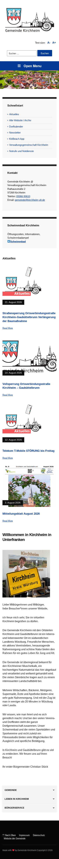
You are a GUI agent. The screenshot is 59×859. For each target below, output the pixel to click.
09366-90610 (23, 196)
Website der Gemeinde (14, 838)
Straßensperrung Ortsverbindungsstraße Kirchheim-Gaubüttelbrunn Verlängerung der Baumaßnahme (29, 317)
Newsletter (15, 132)
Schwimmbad (18, 241)
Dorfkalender (16, 126)
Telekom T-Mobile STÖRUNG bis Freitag (28, 450)
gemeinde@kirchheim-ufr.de (30, 199)
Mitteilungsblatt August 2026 (21, 513)
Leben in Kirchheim (17, 799)
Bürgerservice (14, 807)
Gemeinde (11, 790)
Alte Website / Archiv (20, 120)
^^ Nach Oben (9, 835)
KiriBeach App (16, 138)
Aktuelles (14, 114)
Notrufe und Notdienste (21, 151)
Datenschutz (39, 835)
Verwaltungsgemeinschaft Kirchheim (28, 144)
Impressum (24, 835)
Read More (7, 328)
